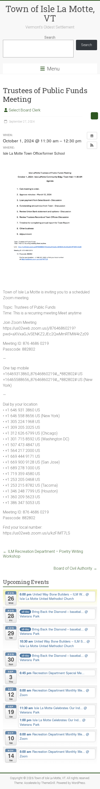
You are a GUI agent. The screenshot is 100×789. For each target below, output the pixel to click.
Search (49, 37)
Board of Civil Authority (75, 568)
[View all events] (92, 135)
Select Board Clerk (25, 110)
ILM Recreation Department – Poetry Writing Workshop (43, 554)
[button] (92, 145)
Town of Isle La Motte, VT (50, 13)
